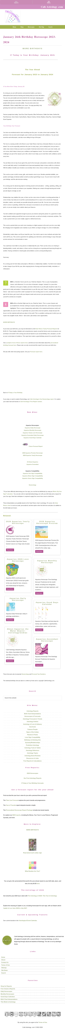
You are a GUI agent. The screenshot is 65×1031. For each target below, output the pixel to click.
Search (3, 973)
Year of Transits (11, 805)
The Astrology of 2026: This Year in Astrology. (42, 896)
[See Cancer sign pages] (21, 1017)
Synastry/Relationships (32, 742)
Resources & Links (32, 758)
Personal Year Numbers (39, 674)
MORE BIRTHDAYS (32, 48)
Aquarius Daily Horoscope (32, 428)
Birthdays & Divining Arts (32, 740)
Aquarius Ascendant (32, 464)
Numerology (32, 485)
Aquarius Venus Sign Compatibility (32, 478)
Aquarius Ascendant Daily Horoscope (32, 435)
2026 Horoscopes (32, 773)
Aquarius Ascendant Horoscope (47, 640)
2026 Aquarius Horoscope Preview (47, 522)
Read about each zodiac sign (32, 853)
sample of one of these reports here (17, 342)
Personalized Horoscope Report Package (19, 810)
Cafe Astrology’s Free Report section (31, 401)
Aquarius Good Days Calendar (33, 437)
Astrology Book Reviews (32, 755)
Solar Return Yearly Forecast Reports (46, 328)
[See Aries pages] (6, 1017)
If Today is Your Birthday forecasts (32, 783)
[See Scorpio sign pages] (39, 1017)
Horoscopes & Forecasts (32, 716)
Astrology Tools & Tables (32, 748)
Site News (4, 970)
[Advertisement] (32, 372)
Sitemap (4, 967)
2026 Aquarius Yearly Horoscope (32, 455)
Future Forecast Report (36, 446)
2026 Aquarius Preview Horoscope (32, 453)
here (38, 883)
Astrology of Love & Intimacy (32, 724)
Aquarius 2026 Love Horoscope (18, 560)
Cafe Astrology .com (12, 15)
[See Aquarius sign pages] (53, 1017)
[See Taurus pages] (11, 1017)
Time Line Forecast (12, 800)
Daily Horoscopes (6, 991)
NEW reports (16, 815)
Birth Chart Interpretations (32, 713)
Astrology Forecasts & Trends (32, 719)
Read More (10, 550)
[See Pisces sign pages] (58, 1017)
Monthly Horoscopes (7, 994)
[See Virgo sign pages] (30, 1017)
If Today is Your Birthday (15, 392)
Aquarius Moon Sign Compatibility (32, 476)
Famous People (33, 729)
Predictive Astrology (32, 745)
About (3, 960)
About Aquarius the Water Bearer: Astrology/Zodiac (18, 631)
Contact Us (4, 962)
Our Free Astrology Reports (32, 778)
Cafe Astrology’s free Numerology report (42, 399)
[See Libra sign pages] (34, 1017)
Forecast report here (36, 351)
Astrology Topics (32, 753)
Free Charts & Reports (8, 989)
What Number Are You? (32, 871)
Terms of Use (5, 965)
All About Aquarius (32, 462)
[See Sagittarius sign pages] (44, 1017)
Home (3, 957)
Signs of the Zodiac (32, 732)
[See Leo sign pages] (25, 1017)
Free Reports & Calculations (32, 761)
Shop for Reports (6, 986)
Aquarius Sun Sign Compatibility (32, 473)
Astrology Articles (32, 721)
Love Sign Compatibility (32, 737)
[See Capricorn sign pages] (49, 1017)
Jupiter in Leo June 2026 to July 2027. (15, 908)
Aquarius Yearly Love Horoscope (32, 432)
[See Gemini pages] (16, 1017)
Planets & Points (32, 734)
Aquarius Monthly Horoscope (32, 430)
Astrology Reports (32, 711)
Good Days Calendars (8, 996)
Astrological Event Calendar (28, 920)
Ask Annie (32, 727)
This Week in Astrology (8, 1002)
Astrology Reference (32, 750)
